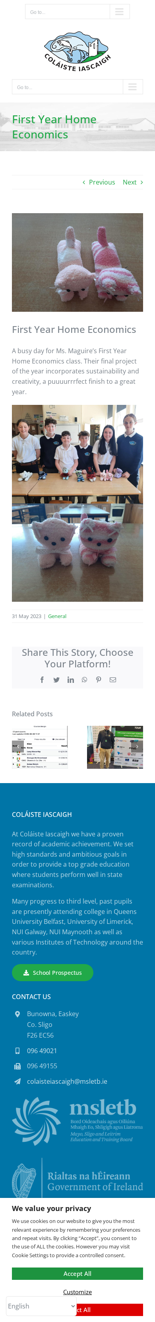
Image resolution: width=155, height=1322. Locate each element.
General (57, 616)
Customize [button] (77, 1292)
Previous (102, 182)
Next (130, 182)
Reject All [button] (77, 1310)
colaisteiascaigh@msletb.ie (67, 1081)
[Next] (137, 746)
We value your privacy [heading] (51, 1208)
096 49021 (42, 1050)
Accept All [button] (77, 1273)
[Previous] (18, 746)
